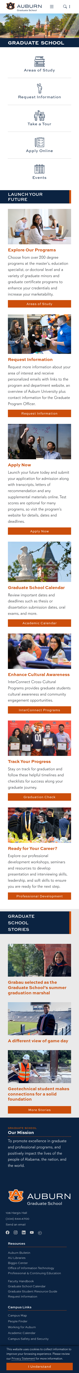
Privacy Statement (23, 1358)
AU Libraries (17, 1258)
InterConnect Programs (39, 710)
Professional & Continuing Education (34, 1273)
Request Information (39, 413)
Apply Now (39, 531)
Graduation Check (39, 797)
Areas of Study (39, 304)
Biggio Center (18, 1263)
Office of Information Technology (31, 1268)
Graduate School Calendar (27, 1286)
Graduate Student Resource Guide (32, 1291)
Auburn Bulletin (19, 1253)
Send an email (16, 1224)
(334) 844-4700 (17, 1219)
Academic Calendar (39, 623)
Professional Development (39, 896)
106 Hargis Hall (16, 1213)
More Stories (39, 1110)
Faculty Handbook (21, 1281)
